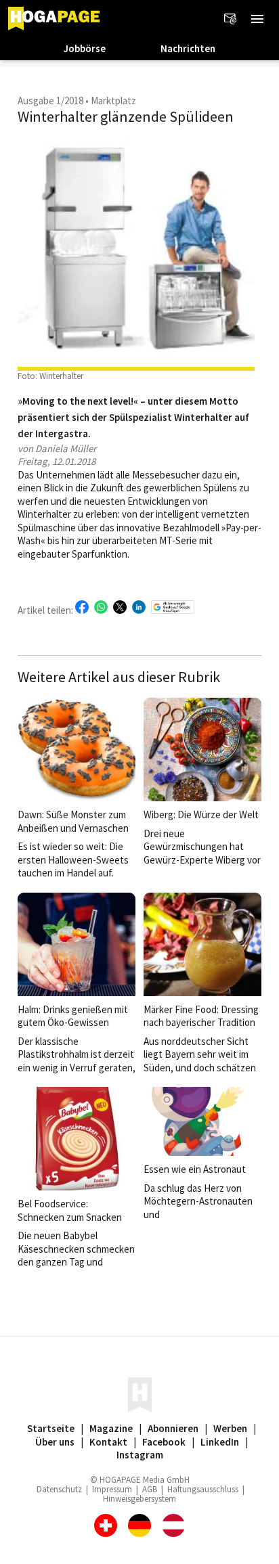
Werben (230, 1428)
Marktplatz (113, 100)
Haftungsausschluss (202, 1489)
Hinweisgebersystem (139, 1498)
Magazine (111, 1428)
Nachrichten (187, 48)
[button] (257, 18)
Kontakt (108, 1441)
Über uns (54, 1441)
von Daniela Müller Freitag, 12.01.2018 (57, 455)
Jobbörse (85, 48)
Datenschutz (59, 1489)
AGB (149, 1489)
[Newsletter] (230, 18)
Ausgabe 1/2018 (50, 100)
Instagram (139, 1454)
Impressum (112, 1489)
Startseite (50, 1428)
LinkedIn (219, 1441)
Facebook (164, 1441)
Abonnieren (173, 1428)
